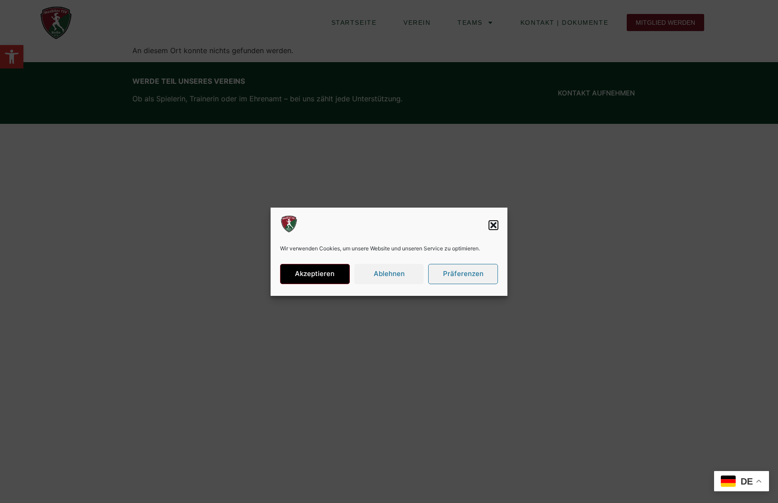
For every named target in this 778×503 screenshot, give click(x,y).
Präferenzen (463, 273)
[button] (493, 225)
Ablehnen (389, 273)
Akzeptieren (315, 273)
